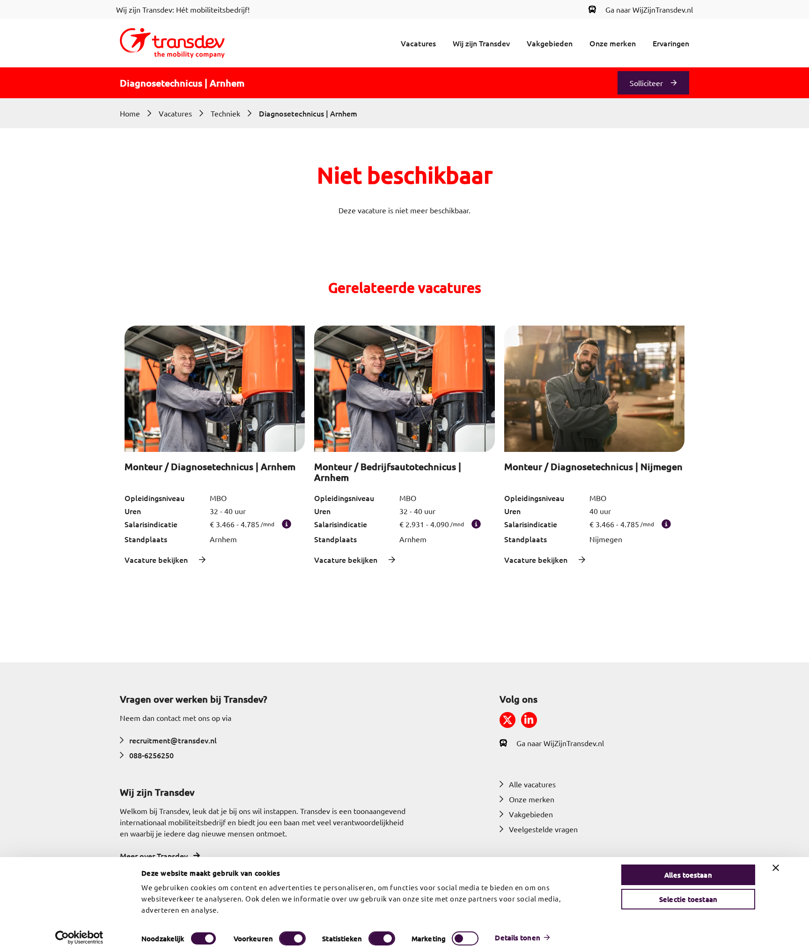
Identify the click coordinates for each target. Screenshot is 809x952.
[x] (507, 720)
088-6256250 (151, 755)
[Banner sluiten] (775, 868)
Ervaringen (671, 43)
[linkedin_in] (529, 720)
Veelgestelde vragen (543, 829)
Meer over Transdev (154, 855)
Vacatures (418, 43)
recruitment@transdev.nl (173, 740)
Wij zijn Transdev (481, 43)
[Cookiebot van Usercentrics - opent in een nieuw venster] (79, 937)
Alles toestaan (688, 874)
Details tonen (517, 937)
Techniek (225, 113)
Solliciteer (646, 82)
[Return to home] (172, 43)
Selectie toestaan (688, 899)
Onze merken (612, 43)
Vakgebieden (550, 43)
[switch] (292, 938)
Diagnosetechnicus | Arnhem (308, 113)
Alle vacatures (532, 784)
